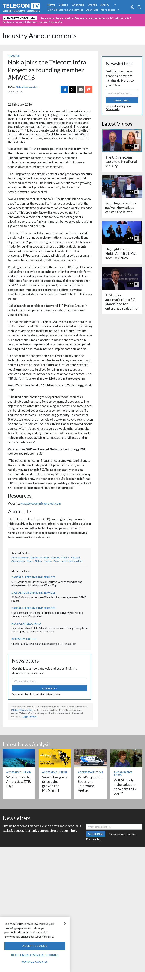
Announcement (20, 557)
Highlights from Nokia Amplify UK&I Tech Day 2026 (120, 253)
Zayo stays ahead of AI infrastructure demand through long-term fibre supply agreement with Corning (49, 629)
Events (92, 5)
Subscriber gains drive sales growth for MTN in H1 (54, 783)
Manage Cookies (35, 961)
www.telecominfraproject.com (40, 503)
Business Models (40, 557)
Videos (63, 5)
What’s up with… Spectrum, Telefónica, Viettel (90, 783)
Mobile (65, 557)
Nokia (38, 560)
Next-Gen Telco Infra (26, 623)
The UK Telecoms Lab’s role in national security (121, 161)
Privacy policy (53, 694)
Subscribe (49, 688)
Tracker (14, 55)
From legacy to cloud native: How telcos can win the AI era (121, 207)
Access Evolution (23, 638)
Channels (78, 5)
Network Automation (119, 11)
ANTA (104, 5)
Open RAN (92, 9)
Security (74, 17)
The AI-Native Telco (123, 774)
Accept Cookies (34, 945)
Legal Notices (30, 716)
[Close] (65, 923)
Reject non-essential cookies (34, 954)
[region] (35, 944)
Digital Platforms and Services (65, 9)
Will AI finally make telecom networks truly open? (125, 786)
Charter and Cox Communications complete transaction (43, 643)
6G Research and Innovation (21, 17)
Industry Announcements (40, 36)
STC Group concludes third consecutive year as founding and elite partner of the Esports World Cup (46, 583)
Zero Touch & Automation (67, 560)
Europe (55, 557)
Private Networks (54, 17)
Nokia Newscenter (27, 86)
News (51, 5)
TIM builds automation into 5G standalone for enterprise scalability (121, 301)
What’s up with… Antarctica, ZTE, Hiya (18, 781)
